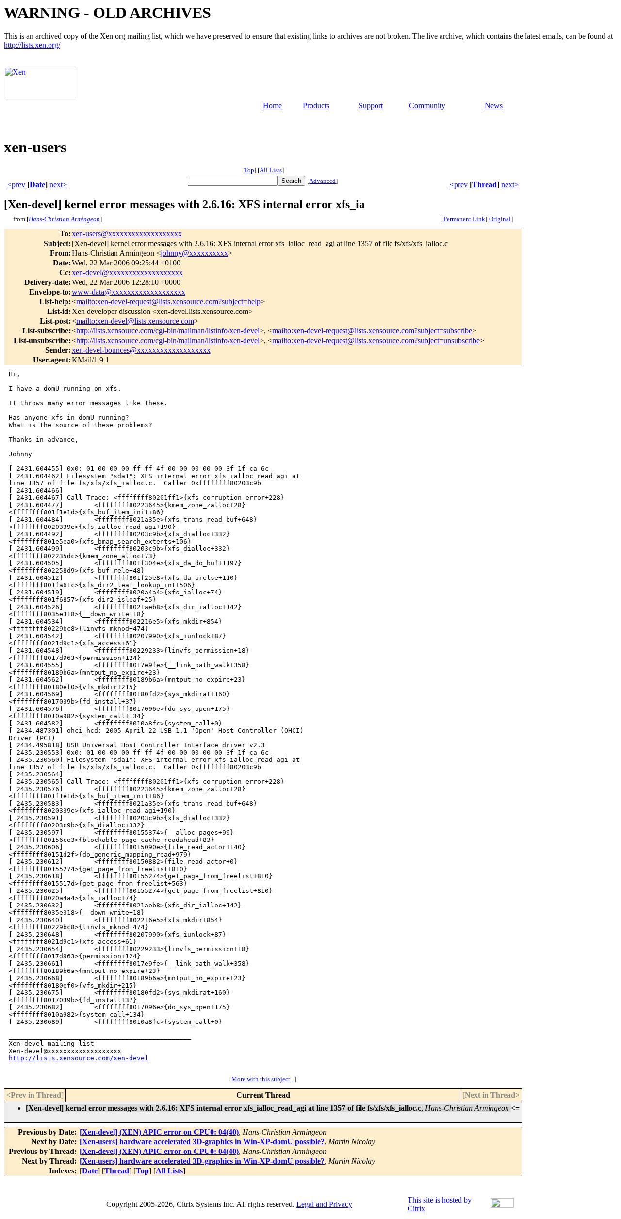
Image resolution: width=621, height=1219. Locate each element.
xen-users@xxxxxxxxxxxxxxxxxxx (127, 234)
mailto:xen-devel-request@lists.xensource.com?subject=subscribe (372, 331)
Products (316, 105)
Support (371, 105)
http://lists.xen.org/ (32, 45)
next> (58, 185)
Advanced (322, 180)
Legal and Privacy (324, 1204)
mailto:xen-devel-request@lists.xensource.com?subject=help (168, 301)
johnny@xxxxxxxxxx (194, 253)
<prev (16, 185)
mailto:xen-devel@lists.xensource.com (135, 321)
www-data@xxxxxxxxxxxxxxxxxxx (128, 292)
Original (500, 219)
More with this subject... (262, 1079)
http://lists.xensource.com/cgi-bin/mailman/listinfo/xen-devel (168, 331)
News (494, 105)
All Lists (271, 170)
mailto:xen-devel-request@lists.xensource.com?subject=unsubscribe (376, 340)
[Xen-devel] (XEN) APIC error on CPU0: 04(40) (159, 1132)
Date (37, 185)
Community (427, 105)
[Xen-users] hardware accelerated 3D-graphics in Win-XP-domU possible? (202, 1141)
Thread (484, 185)
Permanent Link (464, 219)
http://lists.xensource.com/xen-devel (78, 1058)
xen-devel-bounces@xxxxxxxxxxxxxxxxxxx (141, 350)
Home (272, 105)
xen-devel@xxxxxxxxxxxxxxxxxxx (127, 272)
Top (249, 170)
